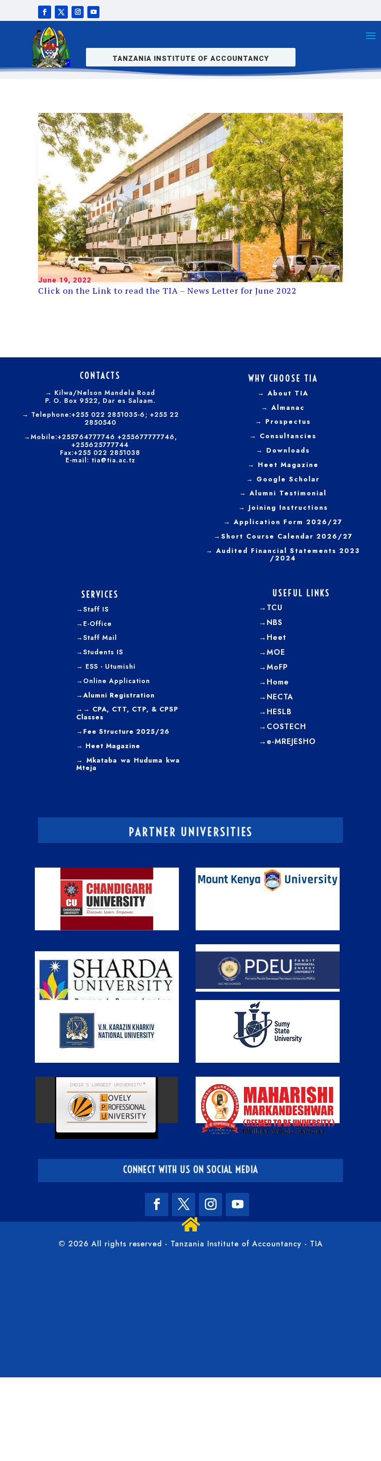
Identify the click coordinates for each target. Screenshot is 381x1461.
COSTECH (286, 726)
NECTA (280, 696)
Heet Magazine (288, 464)
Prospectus (287, 421)
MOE (276, 652)
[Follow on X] (61, 12)
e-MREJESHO (291, 741)
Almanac (287, 407)
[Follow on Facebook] (44, 12)
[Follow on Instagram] (78, 12)
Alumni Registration (119, 695)
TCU (274, 607)
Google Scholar (287, 479)
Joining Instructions (287, 507)
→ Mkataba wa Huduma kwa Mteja (128, 764)
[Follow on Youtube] (93, 12)
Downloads (286, 450)
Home (278, 682)
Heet (276, 637)
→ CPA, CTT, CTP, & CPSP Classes (127, 713)
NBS (274, 622)
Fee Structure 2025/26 (126, 731)
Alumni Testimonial (287, 493)
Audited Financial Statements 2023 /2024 (288, 554)
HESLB (279, 711)
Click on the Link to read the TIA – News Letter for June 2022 (167, 290)
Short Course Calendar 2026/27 (287, 536)
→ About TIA (283, 393)
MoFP (277, 667)
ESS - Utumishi (110, 666)
